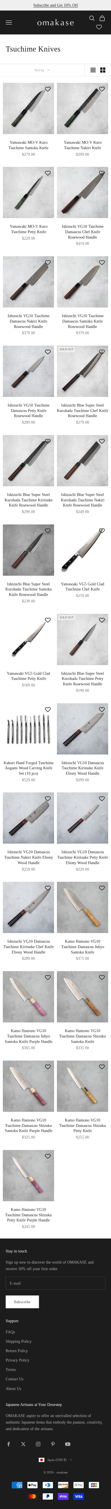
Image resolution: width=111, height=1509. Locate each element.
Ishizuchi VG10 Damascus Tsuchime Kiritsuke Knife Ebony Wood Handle (82, 768)
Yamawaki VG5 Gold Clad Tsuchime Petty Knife (28, 676)
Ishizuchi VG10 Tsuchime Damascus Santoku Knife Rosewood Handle (83, 321)
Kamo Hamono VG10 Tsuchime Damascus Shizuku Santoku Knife (82, 1035)
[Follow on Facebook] (8, 1444)
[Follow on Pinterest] (53, 1444)
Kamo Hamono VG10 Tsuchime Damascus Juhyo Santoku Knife (82, 946)
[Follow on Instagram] (38, 1444)
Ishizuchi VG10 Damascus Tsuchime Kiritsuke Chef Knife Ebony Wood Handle (28, 946)
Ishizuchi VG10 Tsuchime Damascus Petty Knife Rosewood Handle (29, 410)
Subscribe (22, 1302)
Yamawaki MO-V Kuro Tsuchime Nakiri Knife (83, 145)
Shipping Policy (19, 1341)
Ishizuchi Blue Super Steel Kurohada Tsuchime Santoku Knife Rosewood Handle (28, 589)
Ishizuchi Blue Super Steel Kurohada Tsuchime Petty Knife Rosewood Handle (82, 678)
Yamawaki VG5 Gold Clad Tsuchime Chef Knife (82, 587)
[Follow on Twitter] (23, 1444)
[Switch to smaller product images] (102, 70)
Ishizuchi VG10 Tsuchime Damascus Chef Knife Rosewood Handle (83, 231)
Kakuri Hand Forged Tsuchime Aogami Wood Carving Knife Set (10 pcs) (29, 768)
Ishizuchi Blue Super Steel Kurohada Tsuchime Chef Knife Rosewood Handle (82, 410)
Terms (11, 1369)
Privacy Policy (17, 1360)
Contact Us (14, 1379)
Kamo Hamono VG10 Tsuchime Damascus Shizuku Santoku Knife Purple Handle (28, 1125)
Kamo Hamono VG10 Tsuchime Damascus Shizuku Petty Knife (82, 1125)
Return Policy (17, 1351)
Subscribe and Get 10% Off (55, 5)
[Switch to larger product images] (93, 70)
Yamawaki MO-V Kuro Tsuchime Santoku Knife (28, 145)
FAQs (10, 1332)
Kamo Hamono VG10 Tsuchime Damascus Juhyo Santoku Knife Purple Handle (28, 1035)
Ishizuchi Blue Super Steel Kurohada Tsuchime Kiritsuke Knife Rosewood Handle (29, 499)
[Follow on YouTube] (68, 1444)
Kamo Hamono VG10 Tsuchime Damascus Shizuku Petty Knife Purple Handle (28, 1214)
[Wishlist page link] (99, 27)
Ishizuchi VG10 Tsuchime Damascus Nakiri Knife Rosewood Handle (29, 321)
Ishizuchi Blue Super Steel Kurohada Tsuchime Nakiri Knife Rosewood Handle (82, 499)
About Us (13, 1389)
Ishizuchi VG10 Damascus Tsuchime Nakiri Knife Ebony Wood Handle (28, 857)
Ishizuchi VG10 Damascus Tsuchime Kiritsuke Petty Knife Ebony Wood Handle (82, 857)
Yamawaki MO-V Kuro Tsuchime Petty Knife (29, 229)
